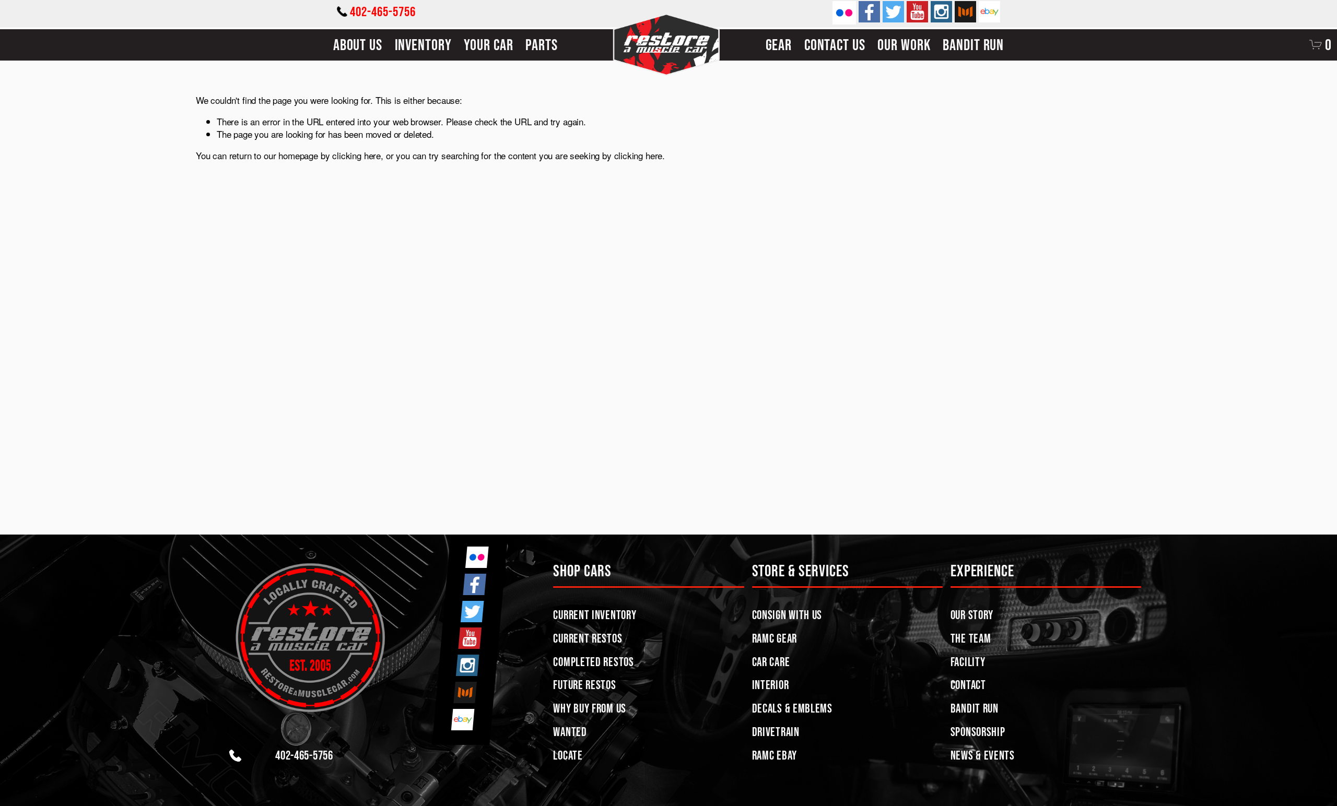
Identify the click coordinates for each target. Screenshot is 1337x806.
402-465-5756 (383, 11)
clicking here (356, 155)
